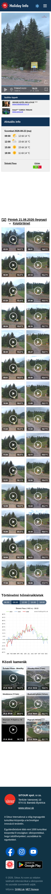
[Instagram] (21, 852)
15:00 (33, 602)
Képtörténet (21, 223)
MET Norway (32, 889)
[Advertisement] (25, 193)
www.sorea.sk (17, 112)
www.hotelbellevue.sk (20, 104)
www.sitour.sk (26, 808)
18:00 (42, 602)
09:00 (15, 602)
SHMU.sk (20, 889)
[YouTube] (33, 852)
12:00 (24, 602)
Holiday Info (12, 3)
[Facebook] (10, 852)
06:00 (6, 602)
